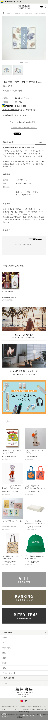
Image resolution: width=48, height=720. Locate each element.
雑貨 (4, 658)
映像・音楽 (6, 648)
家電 (4, 663)
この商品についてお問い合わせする (24, 128)
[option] (24, 38)
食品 (4, 668)
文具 (4, 653)
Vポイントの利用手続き (10, 110)
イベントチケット (8, 673)
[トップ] (3, 13)
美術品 (4, 638)
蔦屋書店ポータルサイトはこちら (24, 695)
